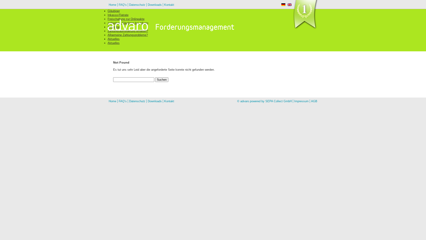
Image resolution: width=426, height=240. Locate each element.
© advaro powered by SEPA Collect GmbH (264, 101)
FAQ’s (123, 4)
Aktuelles (114, 39)
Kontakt (169, 4)
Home (112, 4)
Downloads (155, 4)
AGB (314, 101)
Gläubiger (114, 11)
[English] (289, 4)
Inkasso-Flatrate (118, 15)
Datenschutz (137, 4)
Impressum (301, 101)
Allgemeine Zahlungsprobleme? (128, 35)
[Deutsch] (283, 4)
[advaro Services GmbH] (134, 26)
